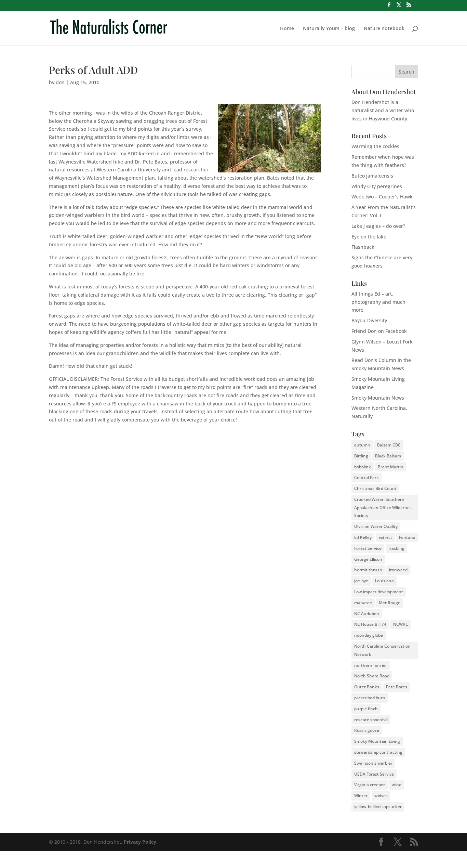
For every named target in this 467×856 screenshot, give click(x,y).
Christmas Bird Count (375, 488)
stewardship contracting (378, 752)
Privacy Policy (140, 842)
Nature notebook (384, 28)
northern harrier (370, 665)
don (60, 82)
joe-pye (361, 581)
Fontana (407, 537)
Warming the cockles (375, 146)
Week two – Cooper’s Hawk (382, 196)
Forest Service (368, 548)
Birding (361, 456)
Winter (361, 796)
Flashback (362, 247)
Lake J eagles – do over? (378, 226)
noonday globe (368, 635)
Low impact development (378, 592)
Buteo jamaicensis (372, 175)
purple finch (366, 709)
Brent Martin (390, 467)
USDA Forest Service (374, 774)
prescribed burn (369, 698)
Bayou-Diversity (369, 320)
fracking (396, 548)
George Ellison (368, 559)
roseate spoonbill (371, 720)
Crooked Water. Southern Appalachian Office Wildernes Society (383, 507)
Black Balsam (388, 456)
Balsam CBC (389, 445)
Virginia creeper (369, 785)
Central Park (366, 477)
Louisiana (384, 581)
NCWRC (400, 624)
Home (287, 28)
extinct (385, 537)
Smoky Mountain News (377, 397)
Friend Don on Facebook (379, 331)
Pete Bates (396, 687)
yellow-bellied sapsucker (378, 806)
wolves (381, 796)
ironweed (398, 570)
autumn (362, 445)
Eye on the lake (368, 236)
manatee (363, 603)
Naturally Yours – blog (329, 28)
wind (396, 785)
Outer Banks (366, 687)
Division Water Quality (376, 526)
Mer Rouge (389, 603)
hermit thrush (368, 570)
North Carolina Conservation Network (382, 650)
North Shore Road (371, 676)
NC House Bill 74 (370, 624)
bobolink (362, 467)
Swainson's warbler (373, 763)
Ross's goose (366, 730)
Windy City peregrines (376, 186)
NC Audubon (366, 614)
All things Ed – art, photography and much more (378, 301)
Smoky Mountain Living (377, 741)
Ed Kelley (363, 537)
